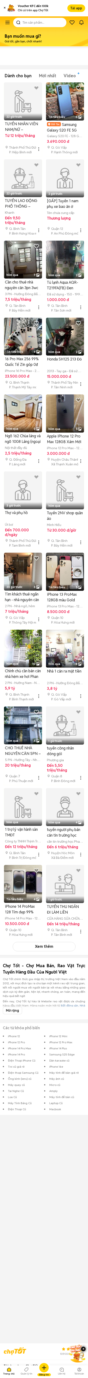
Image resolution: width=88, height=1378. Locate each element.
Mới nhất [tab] (47, 75)
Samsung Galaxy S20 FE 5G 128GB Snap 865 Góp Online (64, 127)
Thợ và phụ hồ (16, 512)
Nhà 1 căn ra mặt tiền (64, 671)
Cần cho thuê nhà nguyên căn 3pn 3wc (21, 285)
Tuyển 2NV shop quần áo (65, 516)
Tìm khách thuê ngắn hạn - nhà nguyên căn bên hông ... (22, 597)
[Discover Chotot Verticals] (7, 22)
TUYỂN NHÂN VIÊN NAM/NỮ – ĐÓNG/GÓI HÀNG (21, 126)
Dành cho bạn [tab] (18, 75)
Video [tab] (70, 75)
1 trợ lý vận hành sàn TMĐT (21, 832)
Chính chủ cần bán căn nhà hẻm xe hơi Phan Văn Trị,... (23, 674)
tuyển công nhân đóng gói (60, 751)
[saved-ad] (72, 22)
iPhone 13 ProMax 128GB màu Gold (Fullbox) (62, 597)
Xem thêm (44, 946)
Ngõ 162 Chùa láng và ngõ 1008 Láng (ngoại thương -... (23, 439)
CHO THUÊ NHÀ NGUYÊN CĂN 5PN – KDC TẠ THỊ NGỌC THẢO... (23, 751)
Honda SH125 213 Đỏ (64, 359)
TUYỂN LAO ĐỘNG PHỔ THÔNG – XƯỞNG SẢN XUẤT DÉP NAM (21, 203)
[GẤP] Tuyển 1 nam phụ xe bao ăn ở (62, 203)
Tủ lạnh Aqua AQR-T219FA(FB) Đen (62, 285)
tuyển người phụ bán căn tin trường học (63, 832)
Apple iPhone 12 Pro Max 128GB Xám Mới (64, 439)
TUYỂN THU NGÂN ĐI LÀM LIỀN (63, 909)
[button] (5, 8)
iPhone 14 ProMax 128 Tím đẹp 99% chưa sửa (20, 909)
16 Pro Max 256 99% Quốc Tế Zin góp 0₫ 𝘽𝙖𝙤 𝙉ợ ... (22, 361)
